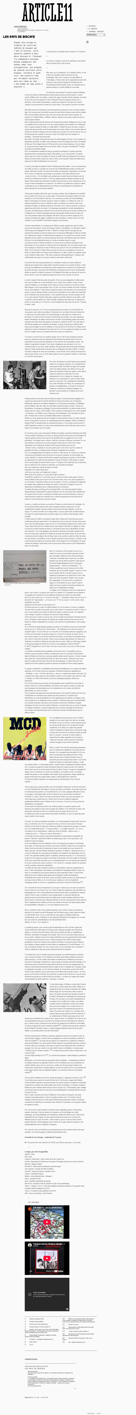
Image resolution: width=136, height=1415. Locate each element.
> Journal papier (94, 32)
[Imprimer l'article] (87, 42)
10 (81, 882)
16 (85, 1077)
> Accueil (91, 26)
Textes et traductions (22, 28)
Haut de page (91, 1413)
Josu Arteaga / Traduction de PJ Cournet (37, 30)
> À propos (91, 29)
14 (47, 1055)
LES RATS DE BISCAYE (35, 1369)
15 (31, 1072)
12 (37, 1040)
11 (60, 1025)
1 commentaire (21, 31)
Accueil (99, 1413)
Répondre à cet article (36, 1398)
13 (51, 1050)
